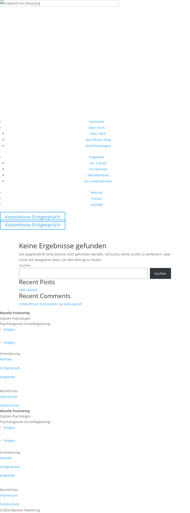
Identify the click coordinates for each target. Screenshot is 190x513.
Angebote (96, 157)
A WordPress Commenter (38, 304)
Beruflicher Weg (98, 139)
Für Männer (98, 169)
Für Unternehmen (98, 181)
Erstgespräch (10, 368)
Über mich (97, 127)
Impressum (9, 396)
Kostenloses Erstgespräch (32, 217)
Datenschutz (9, 405)
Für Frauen (98, 163)
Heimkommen (98, 175)
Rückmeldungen (98, 145)
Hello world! (28, 290)
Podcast (97, 192)
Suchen (25, 265)
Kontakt (97, 204)
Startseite (96, 121)
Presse (97, 198)
